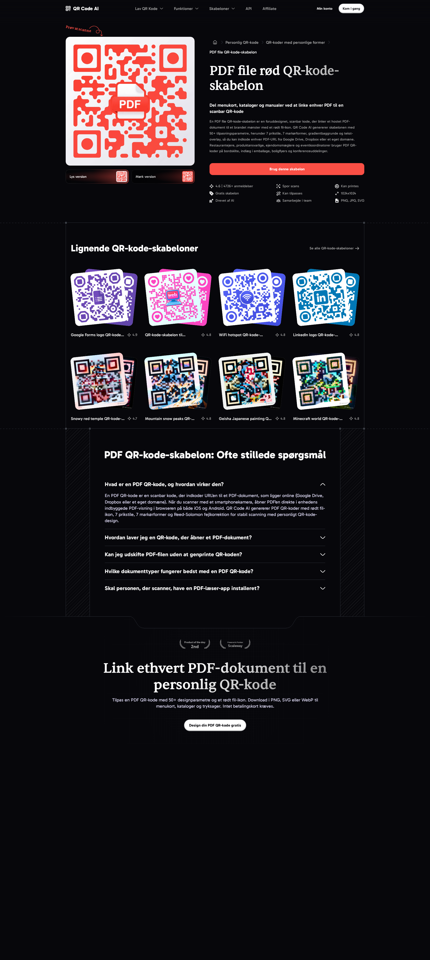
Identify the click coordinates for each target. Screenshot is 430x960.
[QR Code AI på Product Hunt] (195, 644)
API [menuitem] (249, 8)
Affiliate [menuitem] (269, 8)
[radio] (97, 176)
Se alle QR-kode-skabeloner (332, 248)
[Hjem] (215, 42)
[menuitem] (149, 8)
